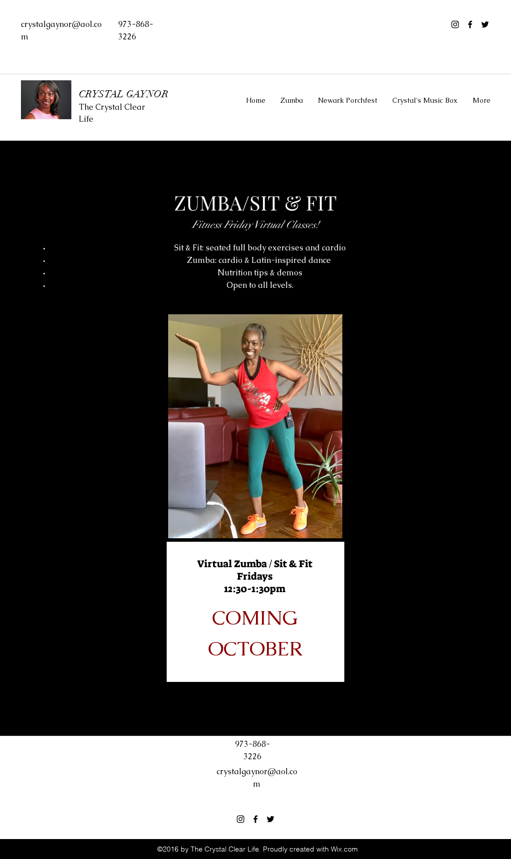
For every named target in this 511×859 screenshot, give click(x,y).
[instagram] (455, 24)
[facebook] (470, 24)
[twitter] (485, 24)
